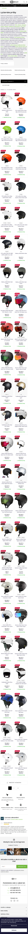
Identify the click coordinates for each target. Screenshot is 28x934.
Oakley (2, 26)
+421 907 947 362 (15, 892)
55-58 (5, 223)
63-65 (7, 365)
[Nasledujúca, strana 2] (14, 788)
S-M (7, 308)
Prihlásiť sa (22, 866)
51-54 (9, 137)
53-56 (9, 108)
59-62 (21, 165)
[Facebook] (11, 901)
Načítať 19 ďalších (15, 782)
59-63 (21, 366)
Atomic (19, 24)
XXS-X (7, 394)
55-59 (23, 337)
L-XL (21, 394)
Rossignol (17, 26)
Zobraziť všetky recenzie (17, 819)
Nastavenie (14, 925)
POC (16, 24)
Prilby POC (22, 26)
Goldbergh (11, 26)
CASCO (6, 26)
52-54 (5, 737)
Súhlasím (14, 930)
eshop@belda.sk (15, 888)
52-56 (5, 766)
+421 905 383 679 (15, 890)
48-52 (21, 108)
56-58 (7, 594)
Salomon (24, 24)
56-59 (5, 108)
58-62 (23, 594)
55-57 (9, 737)
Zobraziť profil (13, 845)
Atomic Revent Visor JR (21, 46)
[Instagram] (14, 901)
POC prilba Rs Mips (13, 55)
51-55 (21, 308)
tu (15, 922)
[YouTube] (17, 901)
